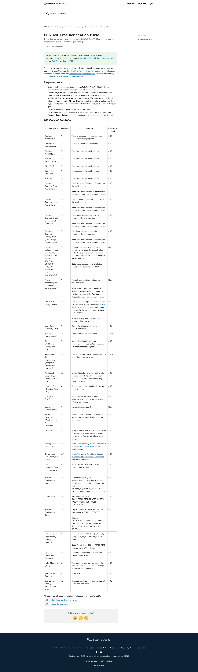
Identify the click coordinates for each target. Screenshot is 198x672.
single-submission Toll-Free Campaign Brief (95, 58)
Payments (142, 3)
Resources (114, 648)
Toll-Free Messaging (75, 27)
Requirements (142, 36)
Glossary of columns (144, 40)
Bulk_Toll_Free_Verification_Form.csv (63, 600)
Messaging (61, 27)
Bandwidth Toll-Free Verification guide (88, 457)
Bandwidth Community (61, 648)
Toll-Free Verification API (62, 61)
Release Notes (102, 648)
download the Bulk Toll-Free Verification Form (86, 71)
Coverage (141, 648)
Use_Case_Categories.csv (58, 604)
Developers (90, 648)
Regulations (131, 648)
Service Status (78, 648)
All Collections (49, 27)
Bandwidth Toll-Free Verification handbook (65, 76)
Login (150, 3)
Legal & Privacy (92, 661)
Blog (122, 648)
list (111, 115)
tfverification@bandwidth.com (82, 73)
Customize (100, 666)
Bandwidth (131, 3)
